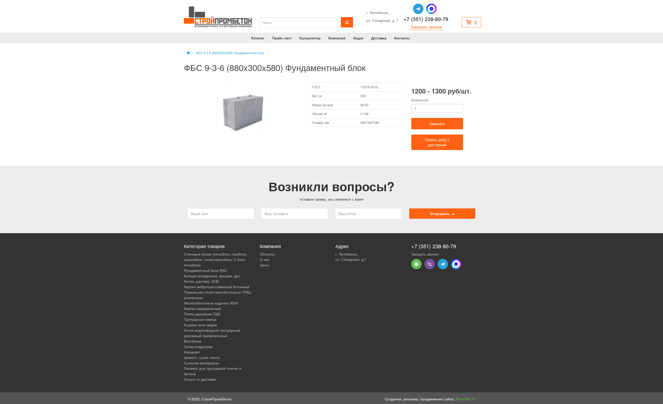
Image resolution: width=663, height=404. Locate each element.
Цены (264, 264)
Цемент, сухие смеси (202, 357)
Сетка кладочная (198, 346)
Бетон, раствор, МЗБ (201, 281)
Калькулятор (310, 37)
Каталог (257, 37)
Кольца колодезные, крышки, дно (212, 275)
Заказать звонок (426, 27)
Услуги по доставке (200, 379)
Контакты (402, 37)
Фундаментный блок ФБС (205, 270)
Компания (336, 37)
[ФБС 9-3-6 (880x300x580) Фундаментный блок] (243, 113)
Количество (419, 100)
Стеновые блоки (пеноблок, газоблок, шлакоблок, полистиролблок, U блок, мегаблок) (215, 259)
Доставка (378, 37)
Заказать (437, 123)
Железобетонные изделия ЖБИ (211, 303)
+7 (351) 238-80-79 (425, 19)
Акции (358, 37)
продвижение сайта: (447, 398)
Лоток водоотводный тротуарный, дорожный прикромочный (212, 333)
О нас (265, 259)
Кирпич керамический (202, 308)
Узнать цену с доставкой (437, 142)
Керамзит (192, 352)
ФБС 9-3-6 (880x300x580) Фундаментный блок (230, 53)
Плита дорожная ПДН (202, 313)
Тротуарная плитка (200, 319)
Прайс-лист (282, 37)
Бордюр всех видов (200, 324)
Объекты (267, 254)
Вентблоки (192, 341)
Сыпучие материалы (201, 362)
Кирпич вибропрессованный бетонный (216, 286)
